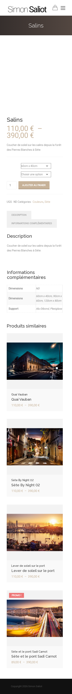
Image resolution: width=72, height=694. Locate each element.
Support (11, 172)
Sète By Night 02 (25, 485)
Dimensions (13, 164)
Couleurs (38, 201)
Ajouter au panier (34, 185)
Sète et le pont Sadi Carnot (34, 656)
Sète (47, 201)
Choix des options (35, 362)
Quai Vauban (21, 399)
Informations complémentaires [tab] (32, 223)
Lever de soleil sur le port (33, 571)
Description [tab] (19, 214)
